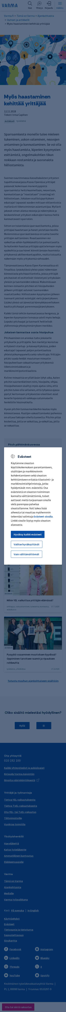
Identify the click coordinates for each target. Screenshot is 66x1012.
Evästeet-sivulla (43, 516)
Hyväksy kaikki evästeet (28, 534)
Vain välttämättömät (26, 554)
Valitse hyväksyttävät (26, 544)
